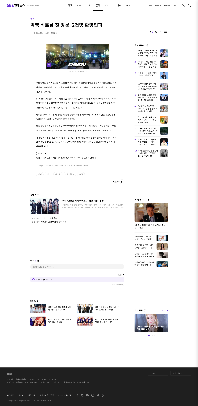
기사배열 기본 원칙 (83, 382)
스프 (175, 5)
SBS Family (154, 373)
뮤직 (32, 18)
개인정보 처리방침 (47, 395)
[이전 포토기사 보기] (162, 310)
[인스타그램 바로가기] (92, 395)
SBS (150, 5)
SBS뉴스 (158, 5)
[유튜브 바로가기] (87, 395)
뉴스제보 (10, 395)
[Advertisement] (77, 339)
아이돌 (33, 301)
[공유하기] (156, 32)
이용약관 (31, 395)
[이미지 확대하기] (49, 65)
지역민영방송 (177, 373)
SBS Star (167, 5)
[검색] (189, 5)
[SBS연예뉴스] (16, 5)
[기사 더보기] (37, 301)
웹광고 (20, 395)
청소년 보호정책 (64, 395)
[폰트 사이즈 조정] (161, 32)
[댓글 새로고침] (38, 261)
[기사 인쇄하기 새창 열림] (165, 32)
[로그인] (183, 5)
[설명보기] (147, 45)
